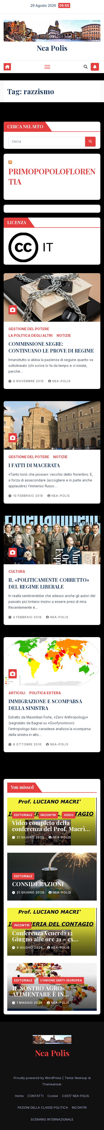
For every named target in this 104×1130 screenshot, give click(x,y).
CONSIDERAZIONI (38, 884)
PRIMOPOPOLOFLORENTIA (52, 176)
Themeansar (51, 1084)
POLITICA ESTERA (45, 693)
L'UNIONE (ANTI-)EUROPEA (61, 980)
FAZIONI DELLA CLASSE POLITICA (43, 1107)
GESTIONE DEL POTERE (28, 329)
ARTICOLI (16, 693)
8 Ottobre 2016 (28, 744)
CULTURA (16, 571)
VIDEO (69, 815)
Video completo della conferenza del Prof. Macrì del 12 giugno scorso (48, 829)
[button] (86, 66)
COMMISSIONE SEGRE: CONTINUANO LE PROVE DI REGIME (51, 347)
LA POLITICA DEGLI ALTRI (30, 335)
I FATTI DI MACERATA (34, 465)
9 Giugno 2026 (30, 947)
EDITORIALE (23, 815)
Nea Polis (52, 48)
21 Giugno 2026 (31, 837)
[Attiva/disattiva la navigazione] (47, 66)
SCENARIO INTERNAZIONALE (52, 1119)
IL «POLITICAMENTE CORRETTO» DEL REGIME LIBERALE (48, 583)
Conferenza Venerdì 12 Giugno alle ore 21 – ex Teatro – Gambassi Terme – (49, 939)
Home (19, 1096)
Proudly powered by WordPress (38, 1078)
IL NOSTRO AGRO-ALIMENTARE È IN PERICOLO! (38, 994)
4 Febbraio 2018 (28, 617)
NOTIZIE (64, 335)
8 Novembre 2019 (29, 381)
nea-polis (61, 381)
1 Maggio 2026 (30, 1002)
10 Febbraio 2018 (28, 496)
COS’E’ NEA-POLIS (75, 1096)
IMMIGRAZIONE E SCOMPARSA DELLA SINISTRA (45, 704)
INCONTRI (48, 815)
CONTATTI (36, 1096)
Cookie (52, 1096)
